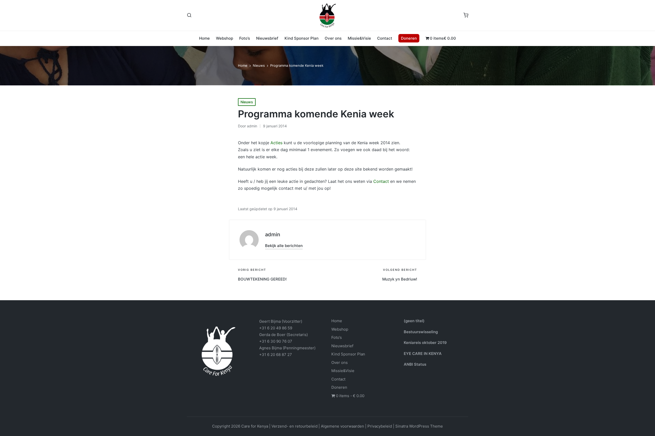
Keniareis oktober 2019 (425, 342)
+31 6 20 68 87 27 (275, 354)
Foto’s (336, 337)
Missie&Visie (342, 370)
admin (272, 234)
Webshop (339, 329)
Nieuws (247, 102)
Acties (276, 142)
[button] (284, 245)
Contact (381, 181)
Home (336, 320)
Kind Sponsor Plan (348, 354)
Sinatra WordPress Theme (419, 426)
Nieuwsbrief (342, 345)
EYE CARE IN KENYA (423, 353)
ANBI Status (415, 364)
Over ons (339, 362)
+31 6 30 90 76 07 (275, 341)
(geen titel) (414, 320)
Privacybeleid (379, 426)
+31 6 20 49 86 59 (275, 328)
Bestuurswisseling (421, 331)
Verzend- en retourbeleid (294, 426)
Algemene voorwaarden (342, 426)
